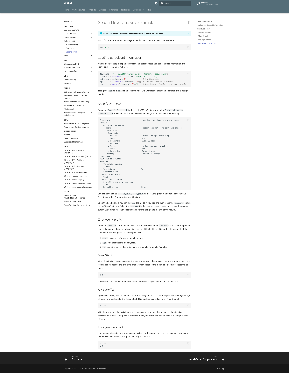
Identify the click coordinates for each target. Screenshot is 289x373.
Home (66, 10)
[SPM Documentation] (68, 3)
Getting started (78, 10)
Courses (102, 10)
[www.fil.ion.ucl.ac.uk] (223, 368)
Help (149, 10)
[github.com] (218, 368)
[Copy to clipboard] (188, 47)
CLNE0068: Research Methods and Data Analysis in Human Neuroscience (133, 33)
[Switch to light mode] (156, 3)
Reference (113, 10)
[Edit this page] (189, 22)
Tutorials (92, 10)
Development (138, 10)
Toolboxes (125, 10)
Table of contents (204, 21)
